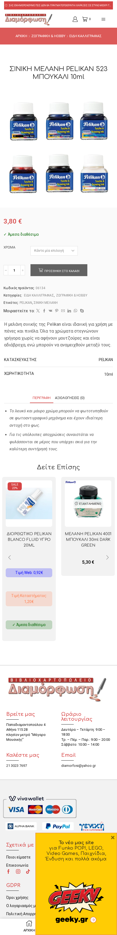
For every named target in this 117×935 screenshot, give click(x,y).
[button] (107, 557)
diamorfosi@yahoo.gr (78, 766)
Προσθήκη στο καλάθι (61, 271)
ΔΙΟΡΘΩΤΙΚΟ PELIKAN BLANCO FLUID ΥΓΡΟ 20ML (29, 539)
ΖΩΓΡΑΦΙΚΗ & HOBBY (48, 36)
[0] (83, 19)
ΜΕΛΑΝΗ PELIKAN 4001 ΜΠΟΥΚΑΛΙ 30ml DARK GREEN (88, 539)
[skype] (81, 311)
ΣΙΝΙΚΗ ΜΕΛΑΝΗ (45, 303)
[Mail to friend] (63, 311)
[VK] (50, 311)
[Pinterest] (57, 311)
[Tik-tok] (28, 871)
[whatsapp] (75, 311)
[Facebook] (44, 311)
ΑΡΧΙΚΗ (21, 36)
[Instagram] (18, 871)
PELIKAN (26, 303)
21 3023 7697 (16, 766)
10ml (108, 374)
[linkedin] (69, 311)
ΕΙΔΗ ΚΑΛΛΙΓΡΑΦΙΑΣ (85, 36)
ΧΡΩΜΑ (9, 247)
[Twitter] (38, 311)
